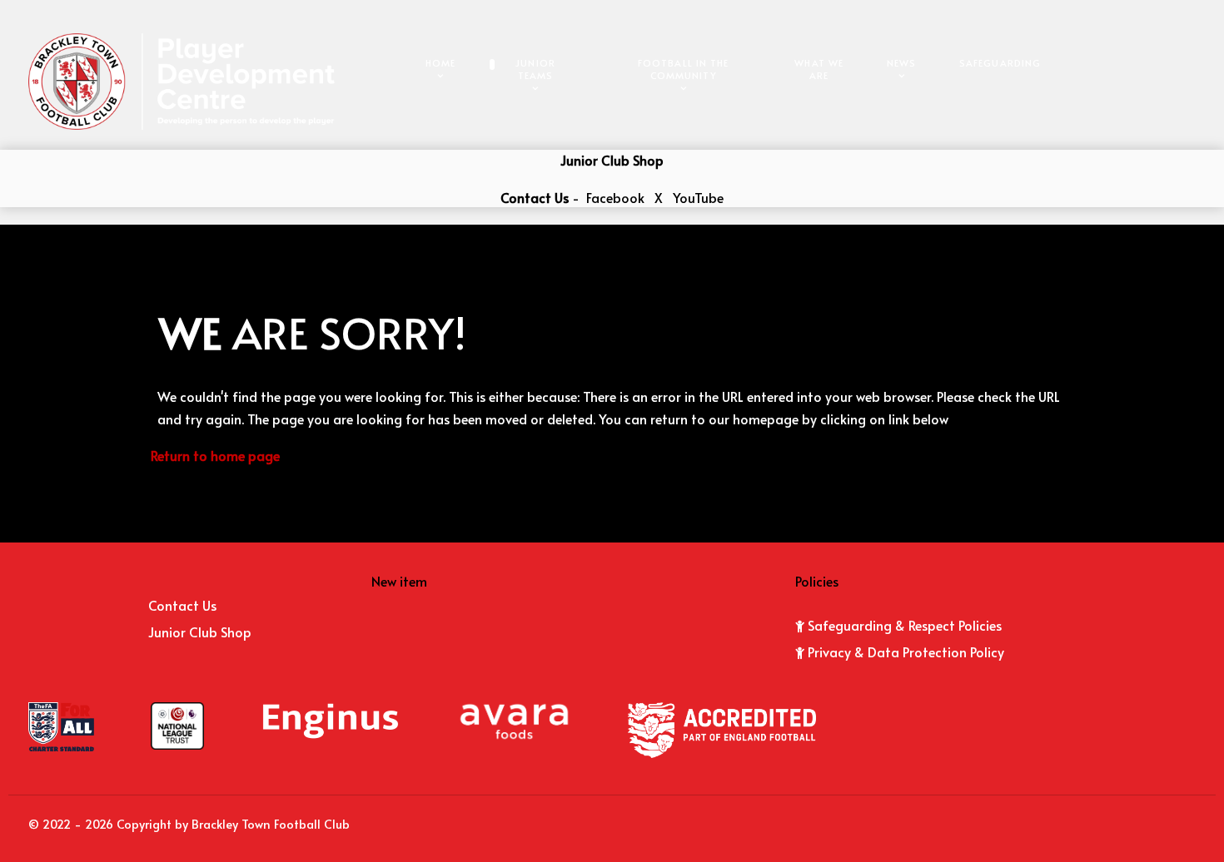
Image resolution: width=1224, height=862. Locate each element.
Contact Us (534, 197)
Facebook (615, 197)
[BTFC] (181, 79)
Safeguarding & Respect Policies (905, 625)
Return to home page (215, 455)
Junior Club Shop (612, 160)
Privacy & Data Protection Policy (906, 651)
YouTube (698, 197)
